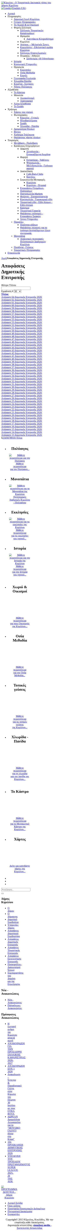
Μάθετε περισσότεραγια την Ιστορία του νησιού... (19, 570)
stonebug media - (42, 1225)
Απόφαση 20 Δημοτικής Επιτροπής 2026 (21, 415)
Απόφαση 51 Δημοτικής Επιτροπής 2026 (21, 328)
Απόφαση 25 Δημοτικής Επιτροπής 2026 (21, 401)
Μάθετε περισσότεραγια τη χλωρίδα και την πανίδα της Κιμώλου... (20, 774)
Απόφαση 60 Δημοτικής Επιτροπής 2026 (21, 305)
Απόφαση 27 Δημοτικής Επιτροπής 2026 (21, 395)
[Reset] (2, 893)
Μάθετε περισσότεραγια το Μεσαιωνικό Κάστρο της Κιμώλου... (19, 824)
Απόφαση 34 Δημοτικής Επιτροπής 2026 (21, 376)
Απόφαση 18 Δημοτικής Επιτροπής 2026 (21, 421)
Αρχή (4, 258)
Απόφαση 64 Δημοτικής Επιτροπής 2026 (21, 297)
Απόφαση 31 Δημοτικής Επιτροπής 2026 (21, 384)
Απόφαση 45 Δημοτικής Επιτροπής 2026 (21, 345)
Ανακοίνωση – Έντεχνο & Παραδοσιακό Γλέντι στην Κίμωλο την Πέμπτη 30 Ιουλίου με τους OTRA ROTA (15, 1094)
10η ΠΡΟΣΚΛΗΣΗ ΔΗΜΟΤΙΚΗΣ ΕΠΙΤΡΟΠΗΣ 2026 (15, 1148)
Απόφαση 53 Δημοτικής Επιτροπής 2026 (21, 322)
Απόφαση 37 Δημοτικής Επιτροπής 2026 (21, 367)
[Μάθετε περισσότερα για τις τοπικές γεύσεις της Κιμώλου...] (20, 713)
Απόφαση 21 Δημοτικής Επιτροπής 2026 (21, 412)
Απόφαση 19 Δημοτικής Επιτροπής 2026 (21, 418)
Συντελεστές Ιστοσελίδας (29, 1228)
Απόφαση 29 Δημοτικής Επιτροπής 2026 (21, 390)
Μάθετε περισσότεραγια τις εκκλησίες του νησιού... (19, 534)
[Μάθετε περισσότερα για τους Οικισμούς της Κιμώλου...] (20, 615)
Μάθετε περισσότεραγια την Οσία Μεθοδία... (19, 671)
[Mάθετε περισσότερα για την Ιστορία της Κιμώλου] (19, 563)
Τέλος (19, 437)
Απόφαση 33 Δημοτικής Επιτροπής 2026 (21, 378)
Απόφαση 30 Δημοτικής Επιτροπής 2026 (21, 387)
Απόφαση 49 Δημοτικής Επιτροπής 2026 (21, 333)
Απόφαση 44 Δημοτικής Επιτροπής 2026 (21, 347)
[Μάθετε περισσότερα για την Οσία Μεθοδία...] (20, 664)
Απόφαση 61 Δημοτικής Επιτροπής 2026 (21, 302)
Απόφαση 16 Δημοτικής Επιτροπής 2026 (21, 426)
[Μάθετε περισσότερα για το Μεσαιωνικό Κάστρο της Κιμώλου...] (20, 815)
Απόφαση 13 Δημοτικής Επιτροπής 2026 (21, 435)
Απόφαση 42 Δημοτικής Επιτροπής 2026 (21, 353)
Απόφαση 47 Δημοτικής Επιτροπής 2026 (21, 339)
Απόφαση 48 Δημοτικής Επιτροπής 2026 (21, 336)
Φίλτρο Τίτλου (8, 285)
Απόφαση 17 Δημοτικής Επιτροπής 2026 (21, 423)
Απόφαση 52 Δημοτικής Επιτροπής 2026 (21, 325)
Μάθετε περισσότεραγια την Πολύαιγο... (19, 466)
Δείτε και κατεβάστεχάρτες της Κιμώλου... (20, 869)
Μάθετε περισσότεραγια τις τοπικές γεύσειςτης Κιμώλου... (19, 722)
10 (14, 437)
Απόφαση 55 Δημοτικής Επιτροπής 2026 (21, 319)
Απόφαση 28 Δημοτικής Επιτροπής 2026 (21, 392)
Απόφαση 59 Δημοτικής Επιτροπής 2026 (21, 308)
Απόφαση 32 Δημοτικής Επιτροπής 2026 (21, 381)
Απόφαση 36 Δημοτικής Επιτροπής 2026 (21, 370)
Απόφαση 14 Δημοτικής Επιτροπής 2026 (21, 432)
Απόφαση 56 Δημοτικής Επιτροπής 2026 (21, 316)
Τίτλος (4, 294)
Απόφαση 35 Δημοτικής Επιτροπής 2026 (21, 373)
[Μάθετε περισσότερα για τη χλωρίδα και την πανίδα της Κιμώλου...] (20, 765)
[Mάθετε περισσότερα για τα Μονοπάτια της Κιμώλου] (19, 494)
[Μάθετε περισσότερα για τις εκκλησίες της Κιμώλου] (19, 527)
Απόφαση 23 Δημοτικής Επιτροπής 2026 (21, 407)
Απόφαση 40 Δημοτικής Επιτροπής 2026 (21, 359)
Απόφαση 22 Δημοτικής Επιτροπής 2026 (21, 409)
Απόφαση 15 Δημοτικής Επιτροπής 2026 (21, 429)
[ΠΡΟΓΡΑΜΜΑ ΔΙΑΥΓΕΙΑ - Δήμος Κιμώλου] (9, 1197)
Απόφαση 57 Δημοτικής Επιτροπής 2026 (21, 314)
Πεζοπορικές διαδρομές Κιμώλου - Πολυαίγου (20, 500)
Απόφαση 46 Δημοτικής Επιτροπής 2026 (21, 342)
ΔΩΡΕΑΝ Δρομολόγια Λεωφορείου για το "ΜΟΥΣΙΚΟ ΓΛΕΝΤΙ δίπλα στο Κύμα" (14, 1127)
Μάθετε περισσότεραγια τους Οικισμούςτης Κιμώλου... (19, 622)
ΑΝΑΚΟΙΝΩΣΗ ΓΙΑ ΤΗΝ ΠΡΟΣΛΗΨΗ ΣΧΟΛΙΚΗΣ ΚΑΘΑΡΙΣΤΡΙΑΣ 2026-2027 (16, 1053)
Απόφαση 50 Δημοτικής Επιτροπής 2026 (21, 330)
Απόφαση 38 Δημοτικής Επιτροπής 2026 (21, 364)
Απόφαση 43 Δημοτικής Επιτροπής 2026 (21, 350)
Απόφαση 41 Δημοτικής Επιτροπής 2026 (21, 356)
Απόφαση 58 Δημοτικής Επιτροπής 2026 (21, 311)
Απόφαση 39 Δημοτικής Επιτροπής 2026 (21, 361)
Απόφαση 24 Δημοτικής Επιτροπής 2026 (21, 404)
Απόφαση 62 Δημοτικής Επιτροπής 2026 (21, 299)
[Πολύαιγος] (19, 460)
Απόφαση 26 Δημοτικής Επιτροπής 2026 (21, 398)
